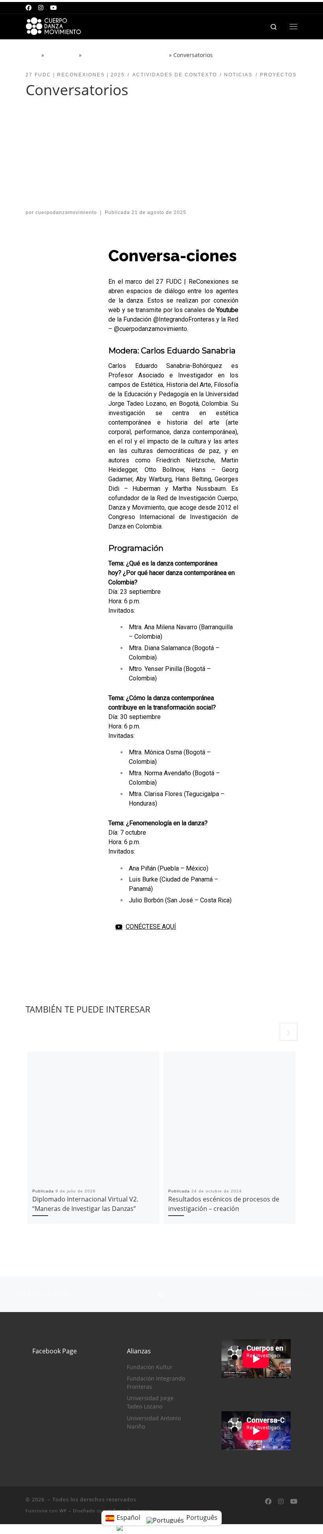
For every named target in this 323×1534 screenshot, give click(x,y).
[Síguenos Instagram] (40, 7)
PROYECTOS (61, 55)
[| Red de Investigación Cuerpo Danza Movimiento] (56, 25)
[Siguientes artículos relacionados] (288, 1032)
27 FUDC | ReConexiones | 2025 (125, 55)
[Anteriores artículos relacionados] (269, 1032)
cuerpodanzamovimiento (66, 212)
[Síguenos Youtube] (53, 7)
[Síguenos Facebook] (29, 7)
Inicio (33, 55)
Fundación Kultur (150, 1367)
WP (63, 1511)
